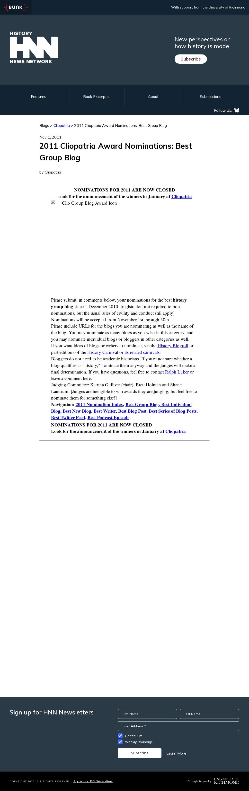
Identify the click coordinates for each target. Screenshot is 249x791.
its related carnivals (142, 352)
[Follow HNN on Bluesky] (236, 110)
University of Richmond (227, 7)
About (153, 96)
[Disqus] (124, 501)
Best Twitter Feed (68, 417)
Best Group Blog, (143, 404)
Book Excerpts (96, 96)
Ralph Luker (177, 372)
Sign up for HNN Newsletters (93, 781)
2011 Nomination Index (99, 404)
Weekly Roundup (138, 742)
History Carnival (102, 352)
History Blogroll (173, 345)
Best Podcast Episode (108, 417)
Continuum (133, 736)
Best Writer (105, 411)
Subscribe (191, 59)
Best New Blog (77, 411)
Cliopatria (181, 196)
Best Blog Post (132, 411)
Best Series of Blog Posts (172, 411)
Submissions (210, 96)
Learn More (176, 753)
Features (38, 96)
